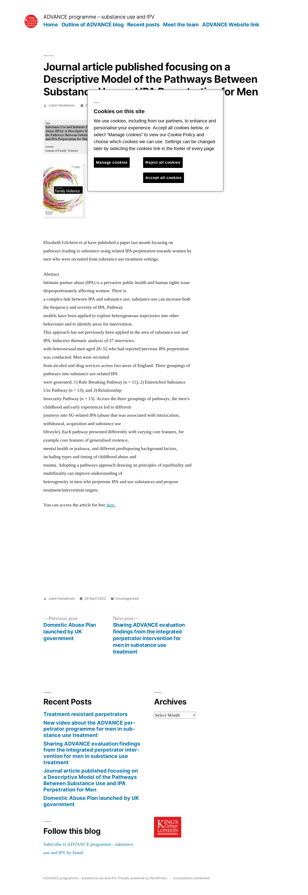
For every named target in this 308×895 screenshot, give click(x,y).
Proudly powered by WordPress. (143, 878)
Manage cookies (112, 162)
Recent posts (143, 24)
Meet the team (181, 24)
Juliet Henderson (61, 105)
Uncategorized (127, 599)
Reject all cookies (162, 162)
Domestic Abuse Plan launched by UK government (91, 801)
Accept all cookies (163, 178)
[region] (155, 141)
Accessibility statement (191, 878)
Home (50, 24)
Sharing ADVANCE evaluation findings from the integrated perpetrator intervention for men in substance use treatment (91, 753)
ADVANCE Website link (230, 24)
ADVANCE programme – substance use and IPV (99, 17)
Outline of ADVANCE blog (92, 24)
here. (111, 505)
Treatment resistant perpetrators (85, 714)
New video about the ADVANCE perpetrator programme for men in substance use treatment (89, 729)
